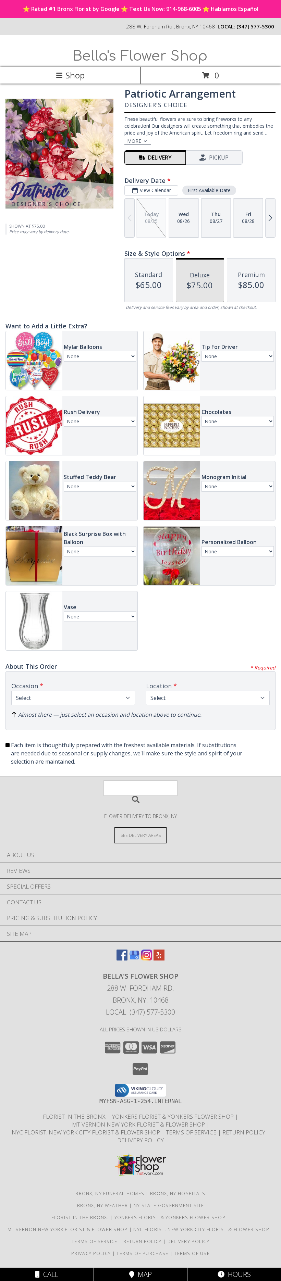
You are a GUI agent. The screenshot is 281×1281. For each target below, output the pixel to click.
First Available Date (209, 190)
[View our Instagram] (146, 958)
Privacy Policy (91, 1253)
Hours (237, 1274)
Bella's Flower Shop (140, 56)
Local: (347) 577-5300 (140, 1012)
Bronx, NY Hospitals (178, 1193)
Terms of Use (192, 1253)
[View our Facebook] (122, 958)
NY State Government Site (169, 1205)
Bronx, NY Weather (102, 1205)
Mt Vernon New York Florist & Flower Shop (139, 1124)
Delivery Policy (140, 1140)
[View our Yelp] (159, 958)
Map (143, 1274)
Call (49, 1274)
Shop (75, 75)
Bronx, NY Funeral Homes (109, 1193)
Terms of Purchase (142, 1253)
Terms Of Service (192, 1132)
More (134, 141)
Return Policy (244, 1132)
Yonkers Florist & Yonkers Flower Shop (173, 1116)
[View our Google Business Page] (134, 958)
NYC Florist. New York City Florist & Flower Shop (86, 1132)
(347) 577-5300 (255, 26)
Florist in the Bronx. (75, 1116)
